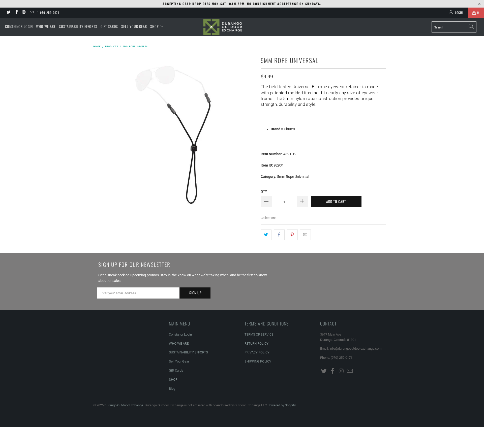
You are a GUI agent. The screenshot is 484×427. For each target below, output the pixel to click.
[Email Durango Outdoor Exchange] (31, 12)
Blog (172, 388)
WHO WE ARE (46, 26)
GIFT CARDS (109, 26)
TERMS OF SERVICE (259, 334)
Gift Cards (176, 370)
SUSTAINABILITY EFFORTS (78, 26)
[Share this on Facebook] (279, 234)
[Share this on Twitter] (266, 234)
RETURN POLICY (256, 343)
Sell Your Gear (179, 361)
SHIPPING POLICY (258, 361)
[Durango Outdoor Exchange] (242, 27)
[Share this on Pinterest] (292, 234)
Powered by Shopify (281, 405)
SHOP (155, 26)
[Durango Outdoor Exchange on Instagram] (24, 12)
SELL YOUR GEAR (134, 26)
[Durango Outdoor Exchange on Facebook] (16, 12)
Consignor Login (180, 334)
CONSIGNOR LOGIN (19, 26)
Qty (264, 191)
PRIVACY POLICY (257, 352)
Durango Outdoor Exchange (123, 405)
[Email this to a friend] (305, 234)
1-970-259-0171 (48, 12)
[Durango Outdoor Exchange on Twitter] (8, 12)
